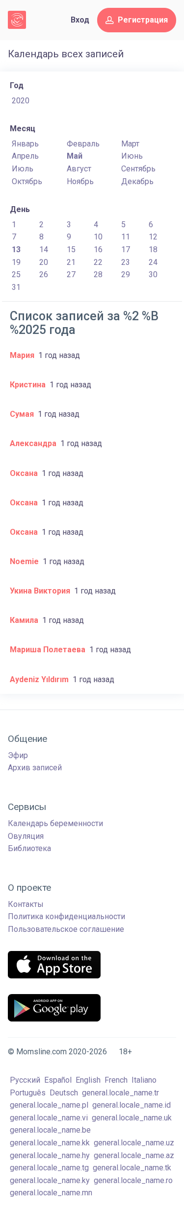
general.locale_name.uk (132, 1117)
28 (98, 274)
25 (16, 274)
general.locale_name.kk (50, 1142)
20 (43, 262)
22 (98, 262)
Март (130, 143)
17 (125, 249)
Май (74, 156)
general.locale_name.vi (49, 1117)
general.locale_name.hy (50, 1155)
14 (43, 249)
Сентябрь (138, 168)
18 (153, 249)
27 (71, 274)
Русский (25, 1080)
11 (125, 236)
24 (153, 262)
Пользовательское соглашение (66, 929)
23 (125, 262)
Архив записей (35, 767)
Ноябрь (80, 181)
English (88, 1080)
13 (16, 249)
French (116, 1080)
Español (58, 1080)
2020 (20, 100)
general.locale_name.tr (120, 1092)
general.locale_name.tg (49, 1167)
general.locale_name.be (50, 1130)
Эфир (18, 755)
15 (71, 249)
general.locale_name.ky (50, 1180)
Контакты (26, 904)
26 (43, 274)
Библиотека (29, 848)
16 (98, 249)
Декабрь (137, 181)
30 (153, 274)
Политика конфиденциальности (66, 916)
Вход (80, 19)
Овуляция (26, 836)
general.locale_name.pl (49, 1105)
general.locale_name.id (131, 1105)
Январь (25, 143)
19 (16, 262)
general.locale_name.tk (132, 1167)
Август (79, 168)
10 (98, 236)
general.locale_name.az (134, 1155)
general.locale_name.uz (134, 1142)
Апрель (25, 156)
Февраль (83, 143)
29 (125, 274)
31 (16, 287)
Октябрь (27, 181)
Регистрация (143, 19)
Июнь (132, 156)
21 (71, 262)
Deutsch (64, 1092)
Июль (22, 168)
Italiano (144, 1080)
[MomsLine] (17, 20)
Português (28, 1092)
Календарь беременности (55, 823)
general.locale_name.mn (51, 1192)
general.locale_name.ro (133, 1180)
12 (153, 236)
